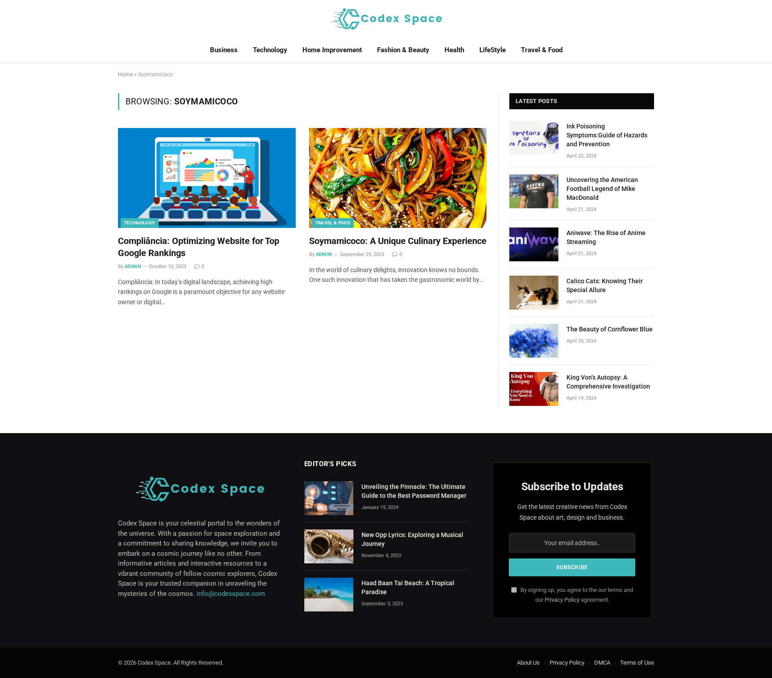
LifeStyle (492, 50)
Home (125, 74)
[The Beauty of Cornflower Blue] (533, 341)
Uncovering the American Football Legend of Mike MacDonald (602, 188)
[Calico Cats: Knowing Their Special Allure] (533, 293)
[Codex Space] (386, 19)
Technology (270, 50)
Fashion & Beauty (403, 50)
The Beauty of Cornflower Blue (609, 329)
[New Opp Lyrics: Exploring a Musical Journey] (328, 546)
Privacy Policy (562, 599)
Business (224, 50)
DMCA (602, 662)
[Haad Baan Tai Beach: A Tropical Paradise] (328, 595)
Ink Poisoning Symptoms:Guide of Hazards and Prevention (606, 135)
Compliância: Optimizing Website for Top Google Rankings (198, 247)
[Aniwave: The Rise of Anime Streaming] (533, 244)
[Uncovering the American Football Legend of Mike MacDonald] (533, 191)
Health (454, 50)
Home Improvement (332, 50)
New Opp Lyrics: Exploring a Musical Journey (412, 539)
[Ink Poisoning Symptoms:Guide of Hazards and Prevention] (533, 138)
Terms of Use (637, 662)
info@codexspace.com (231, 594)
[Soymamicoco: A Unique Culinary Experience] (398, 178)
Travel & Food (541, 50)
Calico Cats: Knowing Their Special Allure (604, 285)
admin (133, 266)
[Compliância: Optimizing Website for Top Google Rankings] (207, 178)
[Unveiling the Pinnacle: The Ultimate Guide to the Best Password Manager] (328, 498)
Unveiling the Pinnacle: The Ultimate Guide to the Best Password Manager (413, 491)
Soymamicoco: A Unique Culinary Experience (398, 241)
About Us (528, 662)
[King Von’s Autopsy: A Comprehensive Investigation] (533, 389)
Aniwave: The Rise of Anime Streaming (606, 237)
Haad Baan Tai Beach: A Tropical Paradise (407, 587)
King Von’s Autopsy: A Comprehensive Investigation (608, 382)
